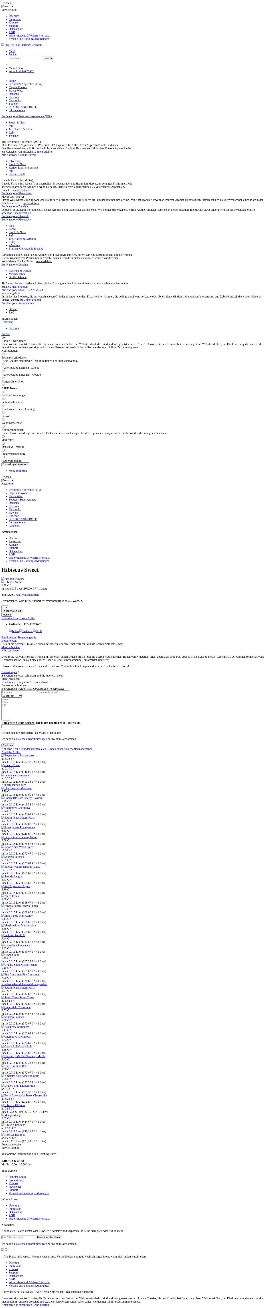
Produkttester (16, 1180)
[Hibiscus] (8, 1105)
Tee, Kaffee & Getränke (22, 238)
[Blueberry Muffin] (13, 1056)
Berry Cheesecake (36, 1095)
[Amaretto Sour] (11, 1075)
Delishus (14, 502)
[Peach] (6, 896)
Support (13, 25)
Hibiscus (20, 1105)
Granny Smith (29, 964)
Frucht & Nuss (17, 122)
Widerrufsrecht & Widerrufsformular (29, 35)
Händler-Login (17, 1176)
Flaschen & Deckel (20, 270)
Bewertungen (27, 637)
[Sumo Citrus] (10, 997)
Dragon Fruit (27, 1085)
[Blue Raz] (8, 1066)
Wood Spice (26, 847)
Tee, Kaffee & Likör (20, 129)
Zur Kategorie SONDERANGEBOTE (23, 289)
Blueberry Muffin (35, 1056)
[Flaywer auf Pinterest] (6, 1250)
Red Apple (23, 886)
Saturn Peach (27, 817)
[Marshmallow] (11, 925)
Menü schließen (18, 470)
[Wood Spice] (10, 847)
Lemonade (23, 775)
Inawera (13, 512)
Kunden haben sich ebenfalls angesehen (69, 748)
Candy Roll (25, 1046)
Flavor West (16, 496)
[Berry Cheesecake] (13, 1095)
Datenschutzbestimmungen (31, 738)
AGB (12, 32)
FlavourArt (15, 509)
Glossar (13, 309)
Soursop (19, 856)
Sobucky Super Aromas (22, 499)
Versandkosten (65, 1256)
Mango (17, 1115)
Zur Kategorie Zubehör (14, 264)
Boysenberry (27, 755)
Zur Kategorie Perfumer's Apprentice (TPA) (26, 116)
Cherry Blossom (33, 797)
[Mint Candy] (10, 915)
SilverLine (15, 161)
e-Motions (14, 245)
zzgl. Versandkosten (27, 594)
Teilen (15, 631)
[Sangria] (7, 876)
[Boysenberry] (10, 755)
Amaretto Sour (30, 1075)
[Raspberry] (9, 1026)
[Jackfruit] (8, 935)
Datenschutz (16, 29)
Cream (16, 765)
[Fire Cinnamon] (11, 974)
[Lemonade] (9, 775)
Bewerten (7, 618)
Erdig (12, 132)
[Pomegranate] (10, 827)
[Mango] (7, 1115)
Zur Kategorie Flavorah (15, 216)
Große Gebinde (18, 277)
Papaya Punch (29, 905)
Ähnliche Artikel (11, 748)
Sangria (18, 876)
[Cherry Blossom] (12, 797)
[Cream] (7, 765)
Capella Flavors (18, 493)
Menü (12, 51)
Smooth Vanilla (31, 866)
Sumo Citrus (26, 997)
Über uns (14, 15)
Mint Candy (26, 915)
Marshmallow (29, 925)
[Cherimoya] (9, 807)
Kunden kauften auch (33, 748)
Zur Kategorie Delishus (14, 206)
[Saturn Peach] (10, 817)
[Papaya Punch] (11, 905)
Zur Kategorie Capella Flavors (18, 154)
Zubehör (14, 515)
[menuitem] (137, 16)
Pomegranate (27, 827)
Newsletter (15, 1186)
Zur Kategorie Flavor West (16, 193)
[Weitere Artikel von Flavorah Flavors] (12, 578)
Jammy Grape (29, 837)
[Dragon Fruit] (10, 1085)
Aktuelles (14, 525)
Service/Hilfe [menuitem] (25, 24)
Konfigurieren (41, 1304)
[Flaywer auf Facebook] (2, 1250)
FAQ (12, 312)
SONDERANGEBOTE (23, 519)
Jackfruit (20, 935)
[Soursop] (8, 856)
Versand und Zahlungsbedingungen (29, 38)
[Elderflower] (10, 788)
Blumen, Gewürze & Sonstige (26, 248)
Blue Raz (21, 1066)
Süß (11, 125)
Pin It (39, 631)
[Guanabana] (9, 945)
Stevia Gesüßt (17, 174)
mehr (120, 643)
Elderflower (25, 788)
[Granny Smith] (11, 964)
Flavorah (14, 506)
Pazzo (12, 228)
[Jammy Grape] (11, 837)
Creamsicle (24, 1007)
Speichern (8, 745)
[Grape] (6, 954)
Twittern (27, 631)
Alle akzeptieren (23, 1304)
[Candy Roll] (9, 1046)
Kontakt (13, 22)
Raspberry (23, 1026)
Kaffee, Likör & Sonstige (23, 167)
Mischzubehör (17, 274)
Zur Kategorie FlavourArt (16, 219)
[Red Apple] (9, 886)
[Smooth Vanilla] (12, 866)
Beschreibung (9, 637)
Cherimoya (24, 807)
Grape (15, 954)
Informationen (17, 522)
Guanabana (24, 945)
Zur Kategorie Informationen (18, 303)
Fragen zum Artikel (24, 618)
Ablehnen (7, 1304)
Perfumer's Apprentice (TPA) (25, 489)
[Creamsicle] (9, 1007)
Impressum (15, 19)
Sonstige (14, 135)
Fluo (11, 225)
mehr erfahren (45, 151)
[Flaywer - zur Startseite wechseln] (21, 44)
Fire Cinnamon (31, 974)
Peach (15, 896)
